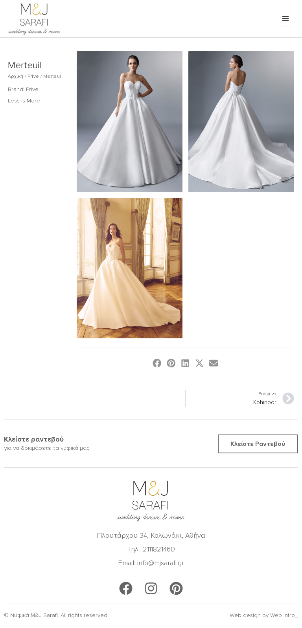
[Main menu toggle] (285, 18)
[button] (157, 363)
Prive (33, 76)
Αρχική (15, 76)
